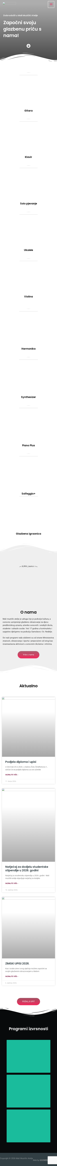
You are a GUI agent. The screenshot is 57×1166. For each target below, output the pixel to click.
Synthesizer (28, 397)
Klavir (28, 157)
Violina (28, 296)
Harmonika (28, 349)
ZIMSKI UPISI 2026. (17, 963)
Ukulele (28, 250)
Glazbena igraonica (28, 534)
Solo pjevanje (28, 203)
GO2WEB (44, 1160)
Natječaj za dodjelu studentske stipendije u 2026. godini (26, 868)
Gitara (28, 110)
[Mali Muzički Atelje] (9, 4)
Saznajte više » (11, 775)
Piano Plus (28, 445)
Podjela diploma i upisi (20, 762)
